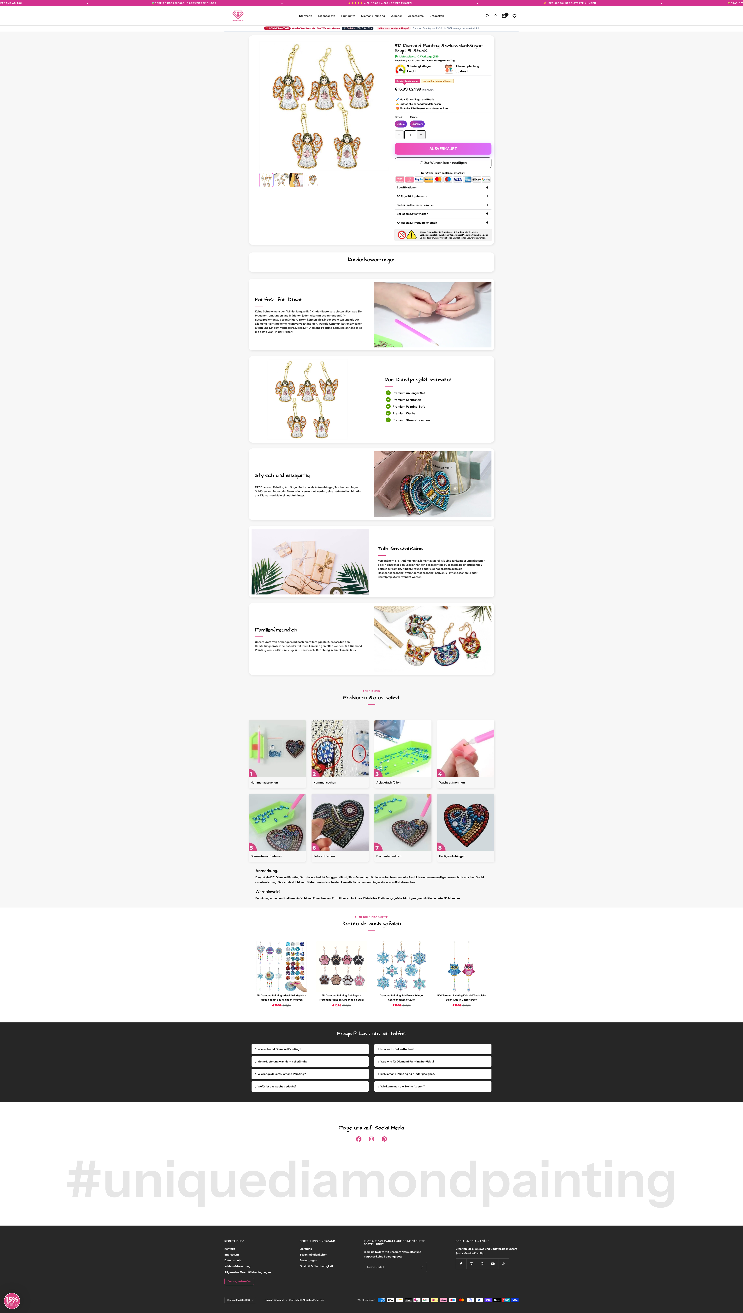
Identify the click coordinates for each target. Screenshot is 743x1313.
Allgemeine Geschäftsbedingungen (247, 1272)
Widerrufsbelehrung (237, 1266)
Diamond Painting (373, 16)
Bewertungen (308, 1260)
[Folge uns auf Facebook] (461, 1263)
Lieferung (306, 1249)
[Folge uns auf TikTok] (503, 1263)
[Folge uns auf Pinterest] (482, 1263)
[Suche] (487, 16)
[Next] (380, 102)
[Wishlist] (514, 16)
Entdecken (437, 16)
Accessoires (416, 16)
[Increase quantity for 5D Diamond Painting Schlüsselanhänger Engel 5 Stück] (421, 134)
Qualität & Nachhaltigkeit (316, 1266)
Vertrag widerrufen (239, 1281)
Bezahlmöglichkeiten (313, 1254)
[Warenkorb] (504, 16)
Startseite (305, 16)
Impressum (231, 1254)
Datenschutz (232, 1260)
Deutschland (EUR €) (238, 1299)
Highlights (348, 16)
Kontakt (229, 1249)
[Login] (495, 16)
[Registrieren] (421, 1267)
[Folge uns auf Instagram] (471, 1263)
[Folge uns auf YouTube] (493, 1263)
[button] (12, 1301)
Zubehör (396, 16)
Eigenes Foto (326, 16)
